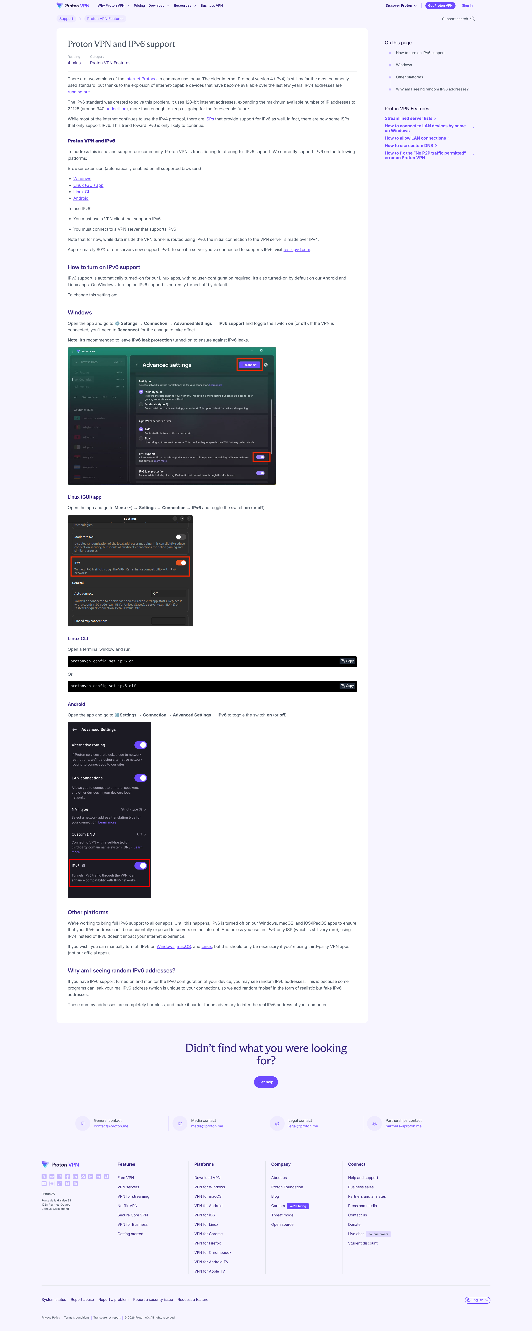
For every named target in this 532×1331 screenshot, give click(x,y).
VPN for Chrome (208, 1234)
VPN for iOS (204, 1215)
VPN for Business (133, 1224)
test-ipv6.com (296, 249)
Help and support (363, 1178)
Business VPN (212, 5)
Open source (282, 1224)
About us (279, 1178)
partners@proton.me (404, 1126)
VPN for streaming (133, 1196)
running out (79, 91)
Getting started (130, 1234)
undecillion (116, 108)
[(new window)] (44, 1176)
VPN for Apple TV (209, 1271)
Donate (354, 1224)
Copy (350, 661)
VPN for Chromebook (212, 1253)
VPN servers (128, 1187)
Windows (82, 178)
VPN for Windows (209, 1187)
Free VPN (126, 1178)
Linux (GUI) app (88, 185)
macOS (184, 946)
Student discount (363, 1243)
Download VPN (207, 1178)
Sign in (467, 5)
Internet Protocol (142, 78)
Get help (266, 1082)
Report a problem (113, 1300)
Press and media (362, 1206)
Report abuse (82, 1300)
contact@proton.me (111, 1126)
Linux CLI (82, 191)
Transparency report (107, 1317)
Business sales (361, 1187)
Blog (275, 1196)
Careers (278, 1206)
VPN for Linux (206, 1224)
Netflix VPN (128, 1206)
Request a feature (193, 1300)
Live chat (356, 1234)
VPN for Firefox (207, 1243)
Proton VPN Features (105, 19)
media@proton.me (207, 1126)
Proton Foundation (287, 1187)
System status (54, 1300)
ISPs (210, 118)
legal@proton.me (303, 1126)
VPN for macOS (208, 1196)
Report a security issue (153, 1300)
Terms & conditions (76, 1317)
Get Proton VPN (440, 5)
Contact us (357, 1215)
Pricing (139, 5)
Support (66, 19)
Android (81, 198)
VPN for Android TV (211, 1262)
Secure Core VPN (133, 1215)
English (477, 1300)
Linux (207, 946)
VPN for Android (208, 1206)
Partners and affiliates (367, 1196)
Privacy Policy (51, 1317)
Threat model (282, 1215)
